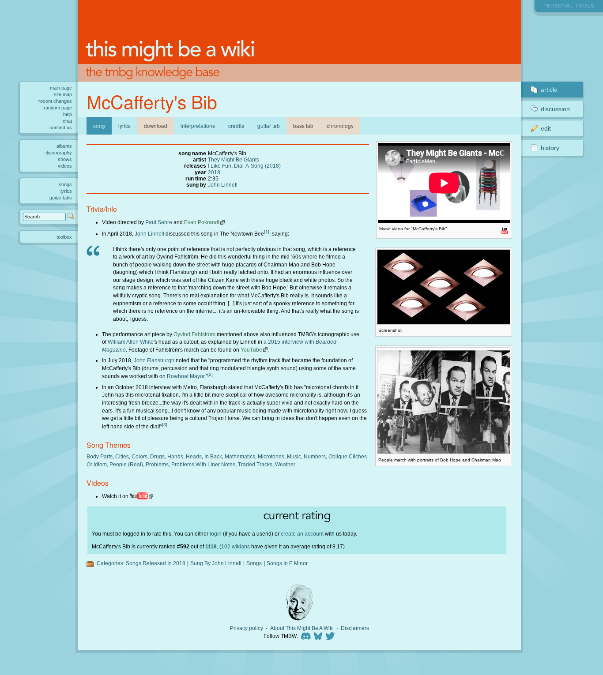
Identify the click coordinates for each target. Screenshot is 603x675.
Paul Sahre (158, 222)
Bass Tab (303, 125)
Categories (110, 563)
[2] (210, 374)
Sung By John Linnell (215, 563)
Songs (254, 563)
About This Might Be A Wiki (302, 628)
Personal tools (568, 5)
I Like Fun (219, 166)
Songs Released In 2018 (155, 563)
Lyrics (124, 125)
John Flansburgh (154, 360)
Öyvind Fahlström (194, 334)
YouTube (251, 349)
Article (549, 89)
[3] (164, 424)
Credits (236, 125)
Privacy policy (246, 628)
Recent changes (55, 101)
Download (155, 125)
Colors (139, 456)
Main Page (61, 87)
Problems (157, 464)
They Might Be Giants (233, 159)
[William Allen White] (299, 602)
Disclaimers (355, 628)
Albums (64, 146)
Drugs (157, 456)
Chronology (340, 125)
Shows (65, 159)
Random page (58, 107)
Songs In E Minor (287, 563)
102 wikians (235, 546)
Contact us (60, 127)
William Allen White (131, 342)
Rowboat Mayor (185, 376)
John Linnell (222, 185)
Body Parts (100, 456)
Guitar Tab (268, 125)
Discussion (555, 108)
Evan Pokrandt (201, 222)
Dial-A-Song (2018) (257, 166)
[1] (266, 231)
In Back (213, 456)
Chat (67, 121)
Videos (65, 166)
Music (294, 456)
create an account (302, 533)
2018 (214, 172)
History (550, 147)
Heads (194, 456)
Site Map (63, 94)
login (216, 533)
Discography (58, 152)
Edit (546, 128)
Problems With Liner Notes (203, 464)
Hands (175, 456)
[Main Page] (299, 41)
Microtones (271, 456)
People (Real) (126, 464)
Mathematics (240, 456)
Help (67, 114)
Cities (122, 456)
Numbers (315, 456)
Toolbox (64, 237)
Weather (285, 464)
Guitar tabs (60, 197)
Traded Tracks (255, 464)
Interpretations (198, 125)
